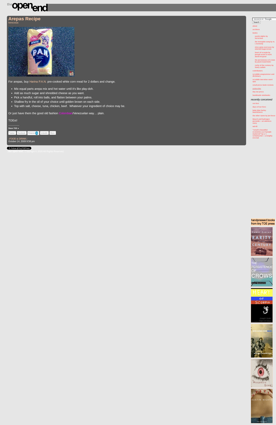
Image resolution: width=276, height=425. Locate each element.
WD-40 (255, 126)
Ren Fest (256, 103)
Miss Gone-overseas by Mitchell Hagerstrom (264, 48)
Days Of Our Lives (259, 107)
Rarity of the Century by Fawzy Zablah (264, 66)
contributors (258, 71)
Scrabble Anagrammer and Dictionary (263, 75)
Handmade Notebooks (261, 95)
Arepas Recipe (24, 18)
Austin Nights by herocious (261, 37)
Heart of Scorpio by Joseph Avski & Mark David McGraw (263, 55)
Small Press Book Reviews (263, 85)
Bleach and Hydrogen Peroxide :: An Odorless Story (262, 121)
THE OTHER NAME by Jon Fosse (264, 116)
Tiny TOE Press (258, 92)
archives (256, 29)
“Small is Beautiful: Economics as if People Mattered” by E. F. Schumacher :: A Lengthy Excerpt (262, 134)
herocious (13, 22)
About (255, 26)
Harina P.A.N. (38, 81)
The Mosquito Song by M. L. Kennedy (265, 43)
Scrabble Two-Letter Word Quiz (262, 81)
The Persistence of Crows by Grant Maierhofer (265, 61)
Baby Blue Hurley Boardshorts (259, 111)
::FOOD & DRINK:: (17, 139)
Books (255, 33)
